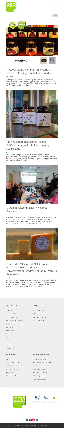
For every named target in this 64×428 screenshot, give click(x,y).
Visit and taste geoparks (40, 359)
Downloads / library (39, 317)
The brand (9, 311)
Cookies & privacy (45, 425)
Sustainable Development (14, 362)
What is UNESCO (11, 317)
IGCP (7, 359)
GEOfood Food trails (39, 379)
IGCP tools (36, 314)
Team (8, 341)
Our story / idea (11, 314)
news (7, 76)
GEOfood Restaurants (40, 372)
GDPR (12, 349)
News (8, 334)
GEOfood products (39, 376)
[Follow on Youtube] (30, 420)
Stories (11, 76)
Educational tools (38, 311)
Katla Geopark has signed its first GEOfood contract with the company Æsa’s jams (28, 145)
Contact (8, 344)
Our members (10, 327)
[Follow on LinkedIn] (37, 420)
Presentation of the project (14, 366)
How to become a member (14, 324)
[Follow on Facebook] (27, 420)
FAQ (7, 337)
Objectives (9, 372)
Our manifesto (11, 331)
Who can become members (15, 321)
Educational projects (39, 321)
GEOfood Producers (39, 369)
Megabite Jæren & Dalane (30, 425)
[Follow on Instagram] (33, 420)
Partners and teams (12, 369)
